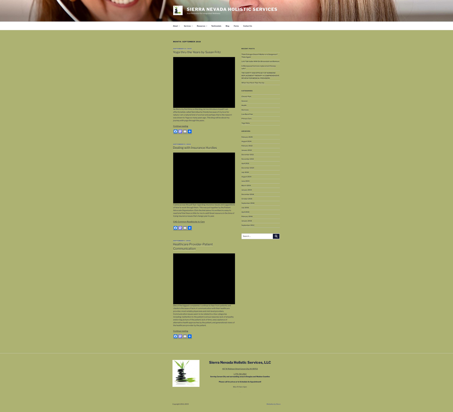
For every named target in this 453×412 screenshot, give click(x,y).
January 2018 (246, 221)
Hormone (245, 110)
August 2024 (246, 141)
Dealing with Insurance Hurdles (195, 147)
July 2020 (245, 172)
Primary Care (246, 119)
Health (243, 105)
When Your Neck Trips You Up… (253, 83)
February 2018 (246, 217)
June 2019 (245, 181)
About (175, 26)
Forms (236, 26)
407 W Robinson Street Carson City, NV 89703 (240, 369)
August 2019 (246, 177)
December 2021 (247, 155)
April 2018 (245, 212)
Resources (201, 26)
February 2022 (246, 146)
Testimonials (216, 26)
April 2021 (245, 163)
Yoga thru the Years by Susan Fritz (197, 52)
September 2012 (247, 225)
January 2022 (246, 150)
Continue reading (180, 126)
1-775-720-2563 (240, 374)
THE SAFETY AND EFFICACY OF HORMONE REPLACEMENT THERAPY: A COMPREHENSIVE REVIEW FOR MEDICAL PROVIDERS (260, 75)
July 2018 (245, 208)
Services (187, 26)
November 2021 (247, 159)
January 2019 (246, 190)
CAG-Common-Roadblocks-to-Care (189, 222)
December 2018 (247, 194)
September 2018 (247, 203)
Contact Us (247, 26)
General (244, 101)
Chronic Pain (246, 97)
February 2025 (247, 137)
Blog (227, 26)
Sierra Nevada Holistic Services (232, 9)
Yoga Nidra (245, 123)
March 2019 (246, 186)
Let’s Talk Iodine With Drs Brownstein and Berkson (260, 61)
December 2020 (247, 168)
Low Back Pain (247, 114)
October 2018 (246, 199)
